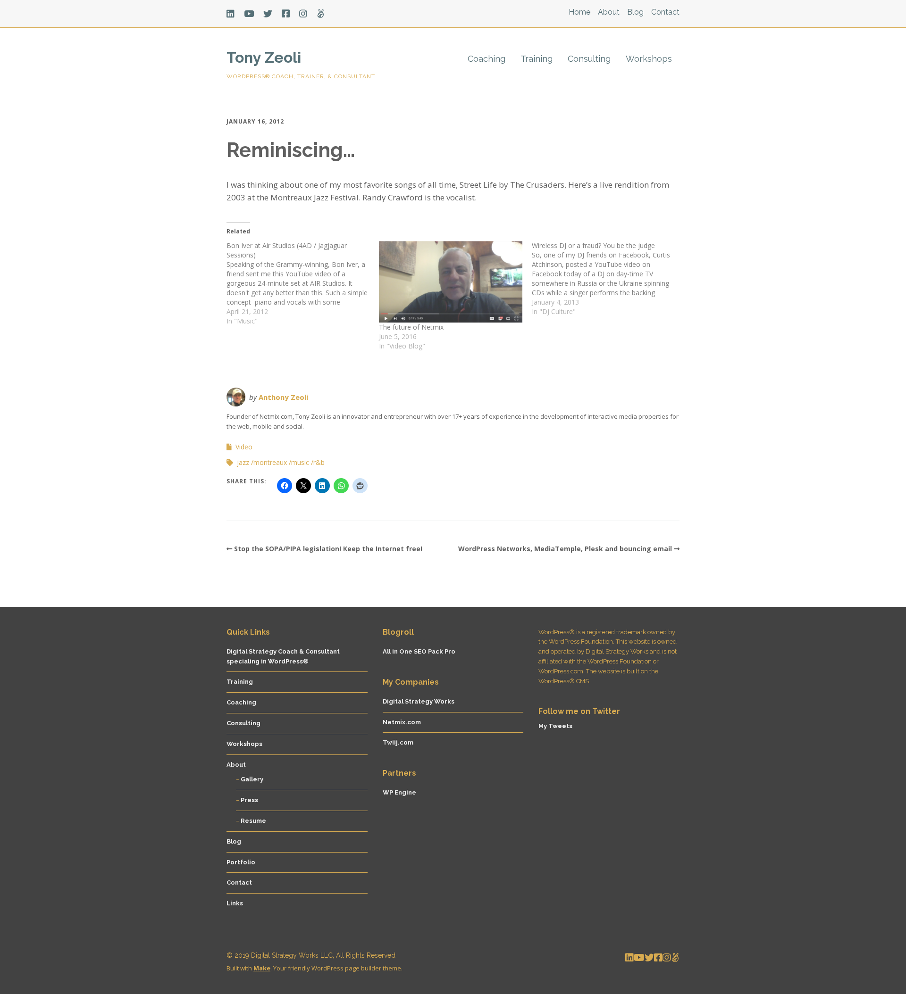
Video (243, 446)
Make (261, 968)
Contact (665, 12)
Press (249, 799)
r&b (319, 462)
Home (579, 12)
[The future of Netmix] (450, 282)
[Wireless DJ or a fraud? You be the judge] (608, 278)
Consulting (589, 59)
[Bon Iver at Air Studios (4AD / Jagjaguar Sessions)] (302, 283)
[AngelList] (320, 13)
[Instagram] (303, 13)
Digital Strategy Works (418, 701)
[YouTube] (249, 13)
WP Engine (399, 792)
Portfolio (240, 862)
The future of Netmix (411, 327)
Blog (635, 12)
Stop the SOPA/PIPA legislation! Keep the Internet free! (328, 548)
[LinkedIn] (232, 13)
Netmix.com (402, 722)
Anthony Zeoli (283, 397)
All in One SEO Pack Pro (419, 651)
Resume (253, 820)
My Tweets (555, 725)
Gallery (252, 779)
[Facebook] (285, 13)
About (609, 12)
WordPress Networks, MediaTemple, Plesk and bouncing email (565, 548)
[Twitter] (268, 13)
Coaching (486, 59)
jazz (243, 462)
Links (234, 903)
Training (536, 59)
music (300, 462)
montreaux (270, 462)
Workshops (649, 59)
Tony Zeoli (263, 57)
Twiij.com (398, 742)
